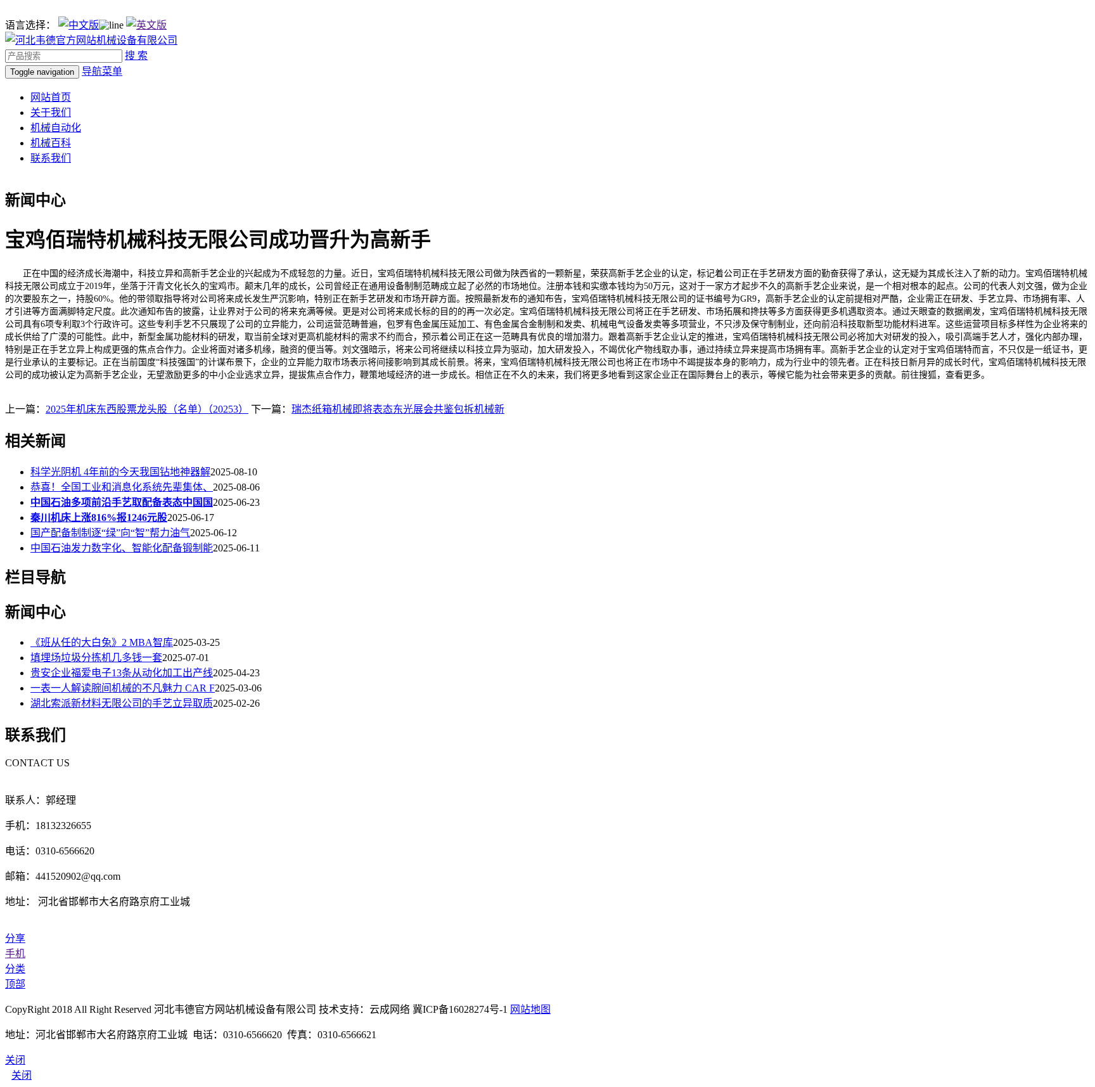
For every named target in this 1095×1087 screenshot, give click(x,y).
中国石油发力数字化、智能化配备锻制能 (121, 548)
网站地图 (530, 1009)
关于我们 (50, 112)
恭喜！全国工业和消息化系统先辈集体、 (121, 487)
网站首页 (50, 97)
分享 (15, 938)
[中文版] (78, 25)
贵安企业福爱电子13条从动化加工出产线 (121, 672)
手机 (15, 953)
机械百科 (50, 143)
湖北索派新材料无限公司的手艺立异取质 (121, 703)
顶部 (15, 984)
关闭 (21, 1075)
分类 (15, 968)
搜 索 (136, 55)
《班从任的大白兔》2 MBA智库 (101, 642)
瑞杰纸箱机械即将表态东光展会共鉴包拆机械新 (397, 409)
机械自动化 (55, 127)
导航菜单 (102, 71)
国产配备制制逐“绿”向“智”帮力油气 (110, 532)
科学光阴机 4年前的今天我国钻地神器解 (120, 471)
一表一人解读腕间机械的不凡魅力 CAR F (122, 688)
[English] (146, 25)
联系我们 (50, 158)
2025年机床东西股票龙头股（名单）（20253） (147, 409)
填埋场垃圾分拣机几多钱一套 (96, 657)
